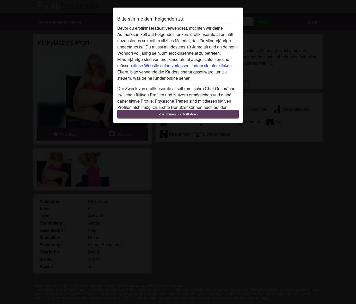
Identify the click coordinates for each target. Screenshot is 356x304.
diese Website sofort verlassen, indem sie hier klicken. (183, 66)
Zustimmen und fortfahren (178, 113)
